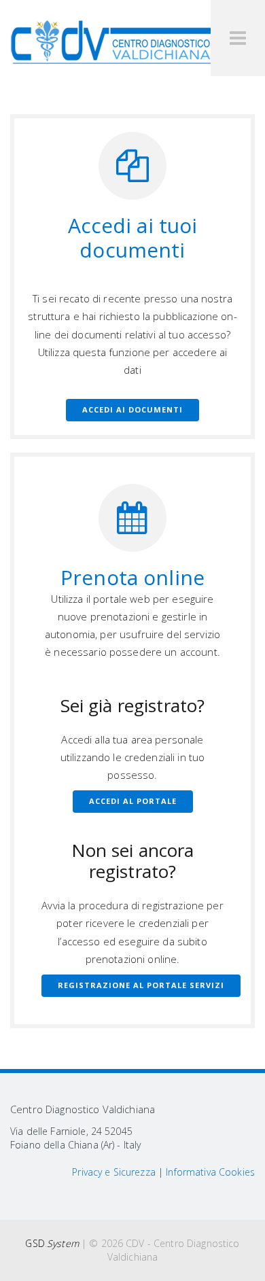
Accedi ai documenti (132, 409)
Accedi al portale (133, 801)
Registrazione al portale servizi (141, 985)
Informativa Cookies (210, 1171)
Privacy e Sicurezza (114, 1171)
